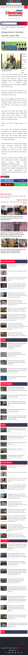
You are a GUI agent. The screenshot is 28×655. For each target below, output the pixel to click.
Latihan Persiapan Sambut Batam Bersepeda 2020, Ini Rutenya (16, 456)
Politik (7, 27)
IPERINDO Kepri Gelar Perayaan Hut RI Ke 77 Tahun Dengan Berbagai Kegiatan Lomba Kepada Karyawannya (17, 346)
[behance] (17, 1)
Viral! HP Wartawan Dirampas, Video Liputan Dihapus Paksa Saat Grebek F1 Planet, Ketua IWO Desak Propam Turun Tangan (13, 286)
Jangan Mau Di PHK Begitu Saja (17, 271)
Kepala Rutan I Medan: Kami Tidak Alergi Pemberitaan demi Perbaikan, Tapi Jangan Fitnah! (17, 563)
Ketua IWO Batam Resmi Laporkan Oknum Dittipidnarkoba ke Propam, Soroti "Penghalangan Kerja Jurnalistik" (17, 555)
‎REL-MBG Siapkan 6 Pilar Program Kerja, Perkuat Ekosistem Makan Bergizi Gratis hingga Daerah (17, 303)
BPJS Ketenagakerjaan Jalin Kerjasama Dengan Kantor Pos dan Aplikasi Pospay (16, 354)
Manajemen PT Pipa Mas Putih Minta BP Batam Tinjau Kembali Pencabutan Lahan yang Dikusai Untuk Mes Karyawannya (12, 234)
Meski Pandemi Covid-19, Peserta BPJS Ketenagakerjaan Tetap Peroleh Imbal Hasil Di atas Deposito (17, 370)
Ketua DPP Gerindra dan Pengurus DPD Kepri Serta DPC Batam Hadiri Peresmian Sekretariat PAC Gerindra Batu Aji (13, 251)
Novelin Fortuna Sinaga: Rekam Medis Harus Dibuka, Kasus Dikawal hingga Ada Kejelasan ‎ (17, 309)
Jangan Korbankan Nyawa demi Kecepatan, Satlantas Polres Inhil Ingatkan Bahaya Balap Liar (16, 580)
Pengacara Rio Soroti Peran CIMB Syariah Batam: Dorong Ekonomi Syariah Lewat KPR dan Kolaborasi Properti (17, 295)
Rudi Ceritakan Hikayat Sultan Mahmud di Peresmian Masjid (17, 396)
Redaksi (18, 650)
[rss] (18, 652)
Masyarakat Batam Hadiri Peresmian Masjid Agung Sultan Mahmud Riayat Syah (17, 403)
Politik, (19, 40)
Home (2, 27)
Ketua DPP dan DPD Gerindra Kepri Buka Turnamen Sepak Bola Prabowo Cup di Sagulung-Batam (12, 218)
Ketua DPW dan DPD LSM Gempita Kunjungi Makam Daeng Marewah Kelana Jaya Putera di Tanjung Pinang (17, 389)
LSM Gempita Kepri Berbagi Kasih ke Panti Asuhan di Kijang (17, 410)
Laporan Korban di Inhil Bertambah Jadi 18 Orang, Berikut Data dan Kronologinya (17, 334)
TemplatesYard (22, 648)
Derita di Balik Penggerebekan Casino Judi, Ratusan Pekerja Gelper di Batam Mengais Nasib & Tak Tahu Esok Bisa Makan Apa (17, 546)
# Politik (7, 176)
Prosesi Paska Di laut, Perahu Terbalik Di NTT (17, 265)
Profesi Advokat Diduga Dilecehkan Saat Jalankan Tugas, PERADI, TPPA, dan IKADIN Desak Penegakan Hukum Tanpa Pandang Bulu (14, 326)
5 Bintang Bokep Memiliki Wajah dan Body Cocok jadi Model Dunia (17, 279)
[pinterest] (15, 1)
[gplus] (12, 1)
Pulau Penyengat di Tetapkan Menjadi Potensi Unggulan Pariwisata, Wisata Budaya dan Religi (17, 417)
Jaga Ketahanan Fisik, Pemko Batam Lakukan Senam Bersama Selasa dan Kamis (17, 430)
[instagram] (19, 1)
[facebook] (8, 1)
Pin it (9, 184)
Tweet (9, 180)
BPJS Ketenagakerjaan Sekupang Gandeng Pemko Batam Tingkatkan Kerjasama (17, 362)
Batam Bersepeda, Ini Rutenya (15, 449)
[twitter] (10, 1)
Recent (5, 541)
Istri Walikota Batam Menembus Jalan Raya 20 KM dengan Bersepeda (17, 436)
